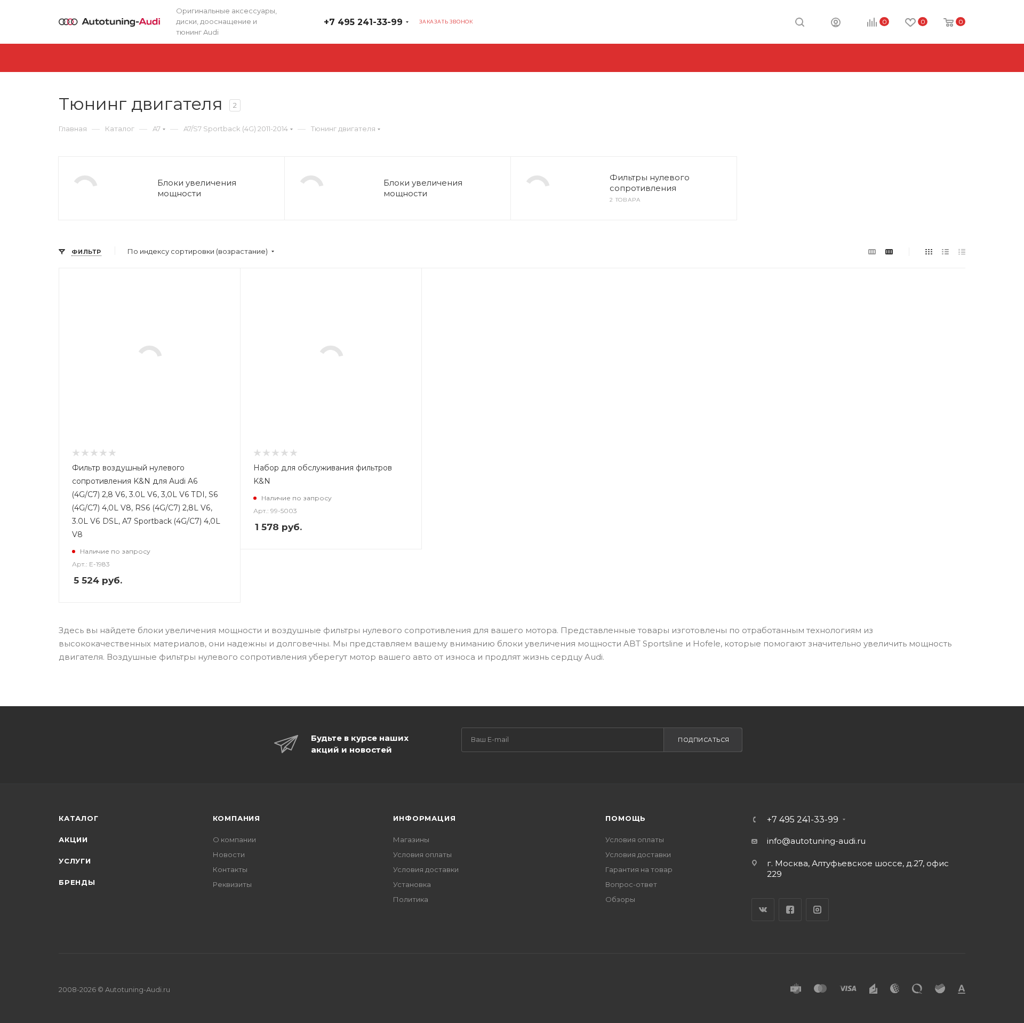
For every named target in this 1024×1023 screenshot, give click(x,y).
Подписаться (704, 740)
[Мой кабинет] (836, 23)
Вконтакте (762, 909)
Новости (229, 854)
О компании (234, 839)
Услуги (75, 861)
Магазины (411, 839)
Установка (412, 884)
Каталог (79, 818)
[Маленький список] (872, 251)
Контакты (230, 869)
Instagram (817, 909)
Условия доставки (426, 869)
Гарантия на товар (639, 869)
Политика (410, 899)
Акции (73, 839)
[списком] (945, 251)
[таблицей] (962, 251)
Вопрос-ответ (631, 884)
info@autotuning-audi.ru (816, 841)
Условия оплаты (422, 854)
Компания (236, 818)
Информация (424, 818)
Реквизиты (232, 884)
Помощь (625, 818)
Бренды (77, 882)
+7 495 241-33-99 (363, 22)
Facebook (790, 909)
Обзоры (620, 899)
